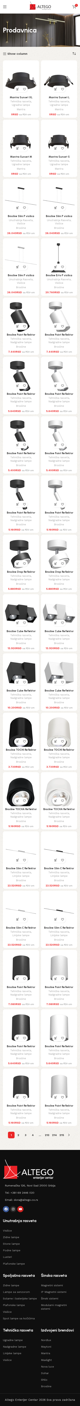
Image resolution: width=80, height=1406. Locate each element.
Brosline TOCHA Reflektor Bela (59, 811)
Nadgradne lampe (21, 342)
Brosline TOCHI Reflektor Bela (59, 751)
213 (47, 1135)
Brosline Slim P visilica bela (21, 277)
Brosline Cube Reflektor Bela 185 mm (59, 633)
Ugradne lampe (21, 104)
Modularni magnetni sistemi (54, 1306)
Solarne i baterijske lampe (20, 1298)
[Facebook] (6, 1209)
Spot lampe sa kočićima (19, 1318)
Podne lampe (11, 1250)
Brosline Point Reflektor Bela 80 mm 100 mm (59, 988)
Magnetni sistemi (52, 1285)
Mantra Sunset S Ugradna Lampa (59, 158)
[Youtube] (20, 1209)
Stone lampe (11, 1243)
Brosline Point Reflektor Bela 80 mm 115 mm (59, 1107)
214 (54, 1135)
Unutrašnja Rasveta (21, 220)
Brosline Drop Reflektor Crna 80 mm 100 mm (21, 573)
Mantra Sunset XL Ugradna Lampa (21, 99)
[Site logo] (40, 6)
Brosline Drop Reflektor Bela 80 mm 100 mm (59, 573)
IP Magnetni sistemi (53, 1291)
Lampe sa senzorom (16, 1291)
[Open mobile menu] (5, 7)
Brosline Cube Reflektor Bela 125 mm (59, 692)
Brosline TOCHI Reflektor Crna (21, 751)
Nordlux (46, 1340)
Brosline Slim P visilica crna (21, 218)
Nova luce (47, 1366)
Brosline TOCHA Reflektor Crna (21, 811)
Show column (17, 54)
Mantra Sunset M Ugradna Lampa (21, 158)
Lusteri (7, 1256)
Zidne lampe (11, 1237)
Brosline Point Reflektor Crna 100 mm (21, 1048)
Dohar (45, 1373)
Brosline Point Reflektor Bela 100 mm (59, 1048)
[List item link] (40, 1185)
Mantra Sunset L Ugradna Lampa (59, 99)
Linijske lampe (21, 875)
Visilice (21, 223)
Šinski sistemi (49, 1298)
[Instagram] (13, 1209)
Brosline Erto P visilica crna (59, 277)
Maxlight (46, 1360)
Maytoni (46, 1346)
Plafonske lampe (14, 1263)
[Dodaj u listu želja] (24, 89)
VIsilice (7, 1230)
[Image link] (28, 1169)
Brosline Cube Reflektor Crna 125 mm (21, 692)
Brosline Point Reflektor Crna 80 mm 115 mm (21, 1107)
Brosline (21, 227)
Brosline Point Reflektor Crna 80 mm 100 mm (21, 988)
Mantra (21, 109)
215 (61, 1135)
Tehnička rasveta (20, 101)
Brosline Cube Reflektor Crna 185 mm (21, 633)
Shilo (44, 1379)
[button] (17, 89)
